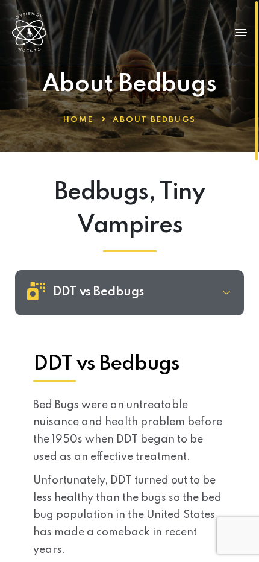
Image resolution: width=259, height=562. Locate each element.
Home (78, 120)
